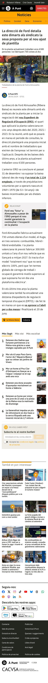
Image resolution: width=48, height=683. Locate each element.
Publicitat (29, 624)
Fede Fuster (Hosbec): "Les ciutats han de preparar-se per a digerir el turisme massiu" (35, 486)
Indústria (26, 320)
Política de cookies (32, 654)
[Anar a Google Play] (10, 608)
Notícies (24, 15)
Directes (41, 8)
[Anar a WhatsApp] (43, 591)
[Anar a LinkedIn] (15, 596)
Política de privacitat (10, 654)
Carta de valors (8, 643)
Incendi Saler (39, 2)
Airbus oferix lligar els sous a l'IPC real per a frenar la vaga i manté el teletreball (12, 543)
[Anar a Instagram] (15, 591)
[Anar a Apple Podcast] (9, 596)
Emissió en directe (9, 633)
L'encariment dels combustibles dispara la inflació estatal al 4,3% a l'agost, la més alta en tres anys (35, 569)
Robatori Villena (13, 2)
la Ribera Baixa (13, 320)
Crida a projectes (32, 638)
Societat (17, 21)
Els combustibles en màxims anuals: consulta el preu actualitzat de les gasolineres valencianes (35, 543)
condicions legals (26, 442)
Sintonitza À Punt (32, 629)
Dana (27, 21)
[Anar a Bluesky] (32, 591)
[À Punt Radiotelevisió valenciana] (15, 662)
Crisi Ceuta (27, 2)
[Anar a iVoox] (4, 596)
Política (7, 21)
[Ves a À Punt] (13, 8)
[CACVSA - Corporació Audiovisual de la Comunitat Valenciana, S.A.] (20, 669)
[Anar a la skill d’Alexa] (6, 615)
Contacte (5, 624)
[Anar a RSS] (21, 596)
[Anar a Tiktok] (20, 591)
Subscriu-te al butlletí (10, 638)
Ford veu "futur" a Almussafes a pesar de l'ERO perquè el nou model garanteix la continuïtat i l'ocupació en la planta (17, 217)
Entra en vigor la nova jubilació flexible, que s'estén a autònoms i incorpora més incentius (12, 568)
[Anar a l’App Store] (29, 608)
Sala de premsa (8, 629)
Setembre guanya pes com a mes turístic (11, 516)
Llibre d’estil (30, 643)
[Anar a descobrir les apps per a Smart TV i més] (23, 615)
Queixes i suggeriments (34, 633)
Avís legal (29, 647)
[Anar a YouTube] (26, 591)
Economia (37, 21)
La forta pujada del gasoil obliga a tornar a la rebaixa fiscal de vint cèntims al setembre (35, 518)
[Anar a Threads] (37, 591)
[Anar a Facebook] (4, 591)
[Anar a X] (9, 591)
